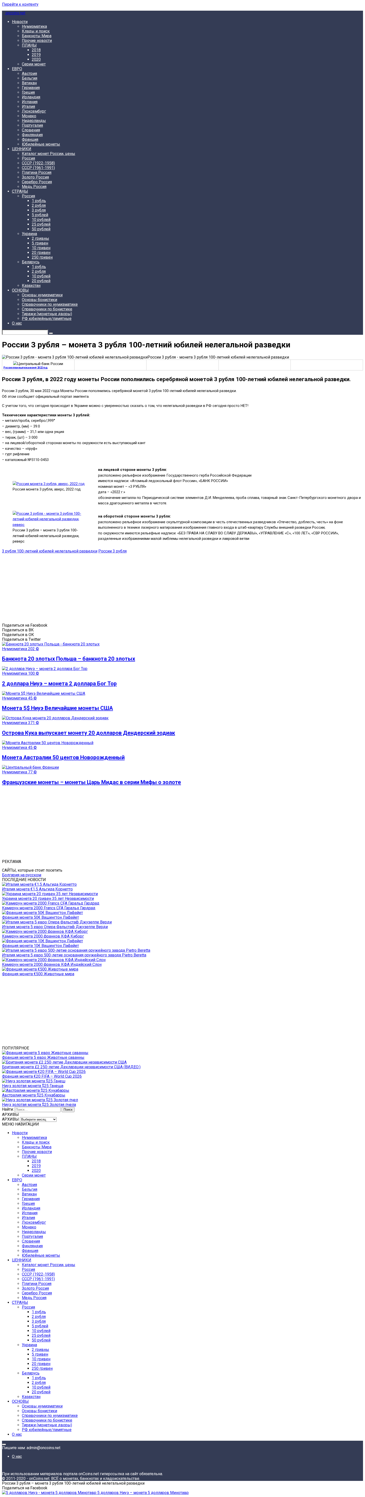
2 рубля (39, 205)
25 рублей (41, 224)
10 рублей (41, 219)
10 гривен (41, 247)
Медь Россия (34, 186)
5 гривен (40, 243)
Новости (20, 21)
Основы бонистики (39, 299)
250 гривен (42, 257)
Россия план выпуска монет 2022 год (25, 367)
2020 (36, 59)
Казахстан (31, 285)
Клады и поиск (36, 31)
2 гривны (40, 238)
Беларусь (30, 262)
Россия (28, 158)
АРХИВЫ (10, 1119)
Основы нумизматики (42, 295)
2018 (36, 50)
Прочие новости (37, 40)
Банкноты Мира (36, 35)
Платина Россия (36, 172)
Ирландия (31, 97)
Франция (30, 139)
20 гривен (41, 252)
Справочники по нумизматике (50, 304)
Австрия (29, 73)
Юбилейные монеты (41, 144)
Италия (28, 106)
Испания (29, 101)
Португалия (32, 125)
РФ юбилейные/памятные (47, 318)
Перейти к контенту (20, 4)
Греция (28, 92)
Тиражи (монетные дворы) (47, 313)
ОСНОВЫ (20, 290)
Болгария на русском (21, 875)
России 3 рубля (112, 551)
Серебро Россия (37, 182)
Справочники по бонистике (47, 309)
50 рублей (41, 229)
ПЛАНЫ (29, 45)
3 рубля (39, 210)
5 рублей (40, 215)
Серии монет (34, 64)
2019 (36, 54)
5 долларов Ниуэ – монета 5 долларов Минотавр (142, 1492)
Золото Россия (35, 177)
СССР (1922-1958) (38, 163)
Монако (29, 116)
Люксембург (34, 111)
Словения (31, 130)
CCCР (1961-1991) (38, 167)
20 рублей (41, 280)
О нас (17, 323)
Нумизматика (34, 26)
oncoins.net (14, 13)
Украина (29, 233)
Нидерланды (34, 120)
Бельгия (29, 78)
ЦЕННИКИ (21, 149)
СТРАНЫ (20, 191)
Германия (31, 87)
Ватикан (29, 83)
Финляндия (32, 134)
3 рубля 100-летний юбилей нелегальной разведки (49, 551)
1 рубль (39, 200)
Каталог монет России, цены (48, 153)
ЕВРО (17, 68)
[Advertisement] (151, 588)
